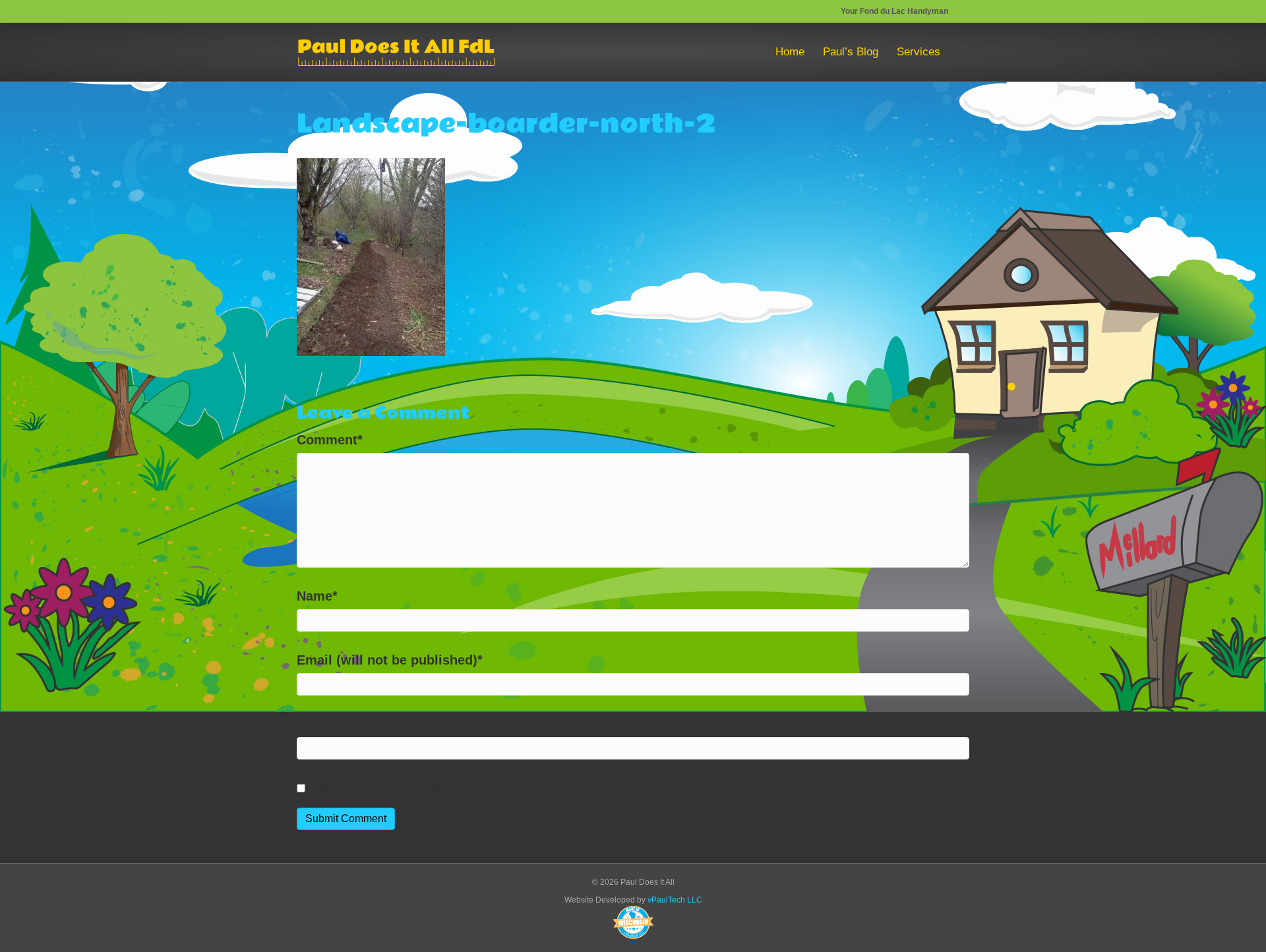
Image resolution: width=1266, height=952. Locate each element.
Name (317, 596)
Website (322, 724)
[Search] (959, 52)
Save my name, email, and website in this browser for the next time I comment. (562, 788)
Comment (330, 439)
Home (789, 51)
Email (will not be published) (390, 660)
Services (918, 51)
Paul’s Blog (850, 51)
